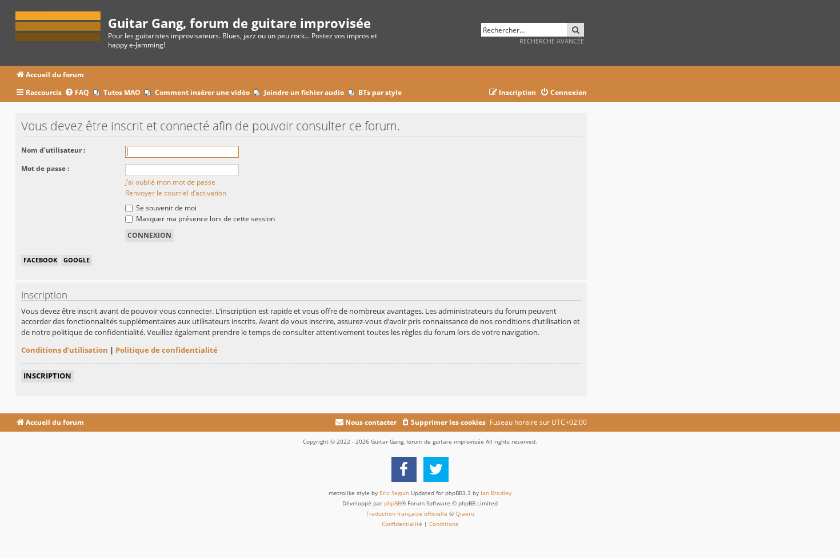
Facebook (40, 260)
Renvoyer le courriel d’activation (175, 193)
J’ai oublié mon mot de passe (170, 182)
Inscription (47, 375)
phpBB (392, 503)
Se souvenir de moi (165, 208)
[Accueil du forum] (61, 24)
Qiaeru (464, 513)
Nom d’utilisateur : (53, 150)
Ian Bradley (496, 493)
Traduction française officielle (406, 513)
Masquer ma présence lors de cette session (204, 219)
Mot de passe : (45, 168)
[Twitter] (436, 469)
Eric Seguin (394, 493)
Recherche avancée (551, 41)
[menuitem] (77, 93)
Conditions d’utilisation (64, 350)
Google (76, 260)
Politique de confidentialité (166, 350)
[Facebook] (404, 469)
